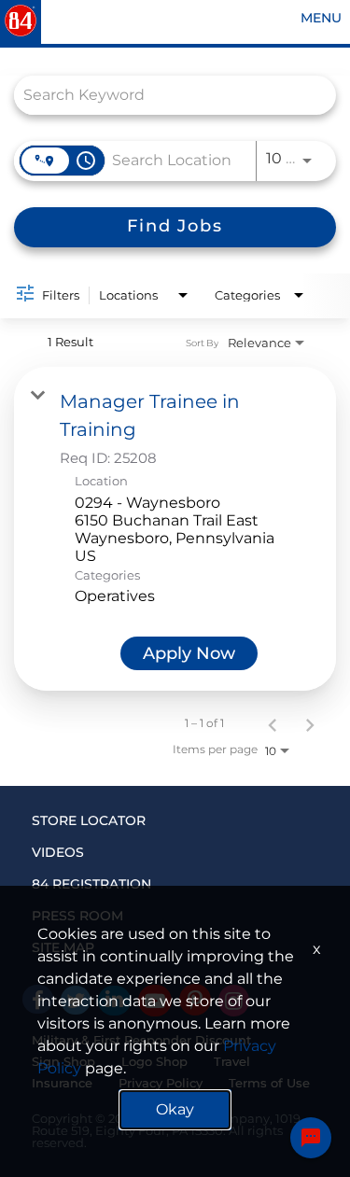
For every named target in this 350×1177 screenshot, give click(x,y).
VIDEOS (58, 852)
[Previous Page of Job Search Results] (272, 723)
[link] (175, 529)
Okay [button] (175, 1109)
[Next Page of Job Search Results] (310, 723)
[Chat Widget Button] (310, 1137)
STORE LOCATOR (89, 820)
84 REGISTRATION (91, 884)
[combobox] (165, 95)
